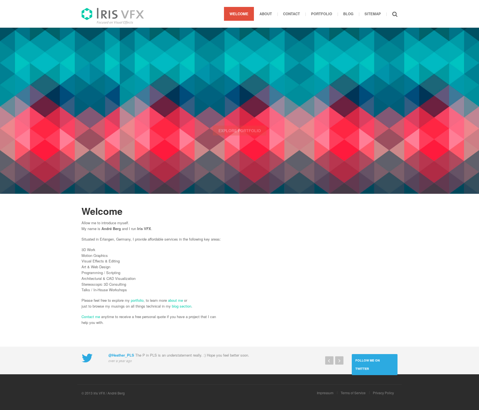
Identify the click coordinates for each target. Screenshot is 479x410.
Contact (291, 13)
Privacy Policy (383, 392)
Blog (348, 13)
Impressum (325, 392)
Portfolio (321, 13)
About (265, 13)
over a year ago (120, 366)
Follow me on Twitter (367, 364)
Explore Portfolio (239, 131)
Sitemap (373, 13)
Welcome (239, 13)
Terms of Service (353, 392)
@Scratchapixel (121, 361)
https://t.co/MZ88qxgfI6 (200, 355)
